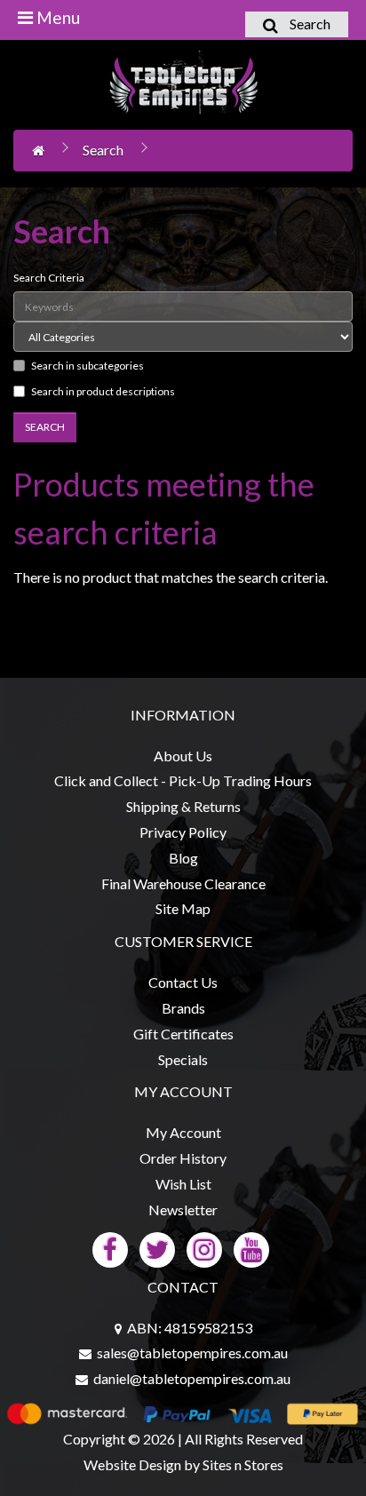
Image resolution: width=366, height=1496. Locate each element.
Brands (183, 1007)
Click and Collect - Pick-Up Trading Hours (183, 780)
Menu (56, 17)
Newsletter (183, 1209)
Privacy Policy (183, 832)
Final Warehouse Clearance (183, 883)
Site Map (183, 908)
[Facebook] (110, 1247)
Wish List (183, 1183)
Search (103, 149)
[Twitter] (157, 1247)
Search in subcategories (87, 365)
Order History (183, 1158)
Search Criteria (48, 277)
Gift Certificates (183, 1033)
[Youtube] (251, 1247)
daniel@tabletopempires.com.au (191, 1378)
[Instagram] (204, 1247)
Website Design (132, 1464)
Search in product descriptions (103, 391)
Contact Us (183, 982)
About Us (183, 755)
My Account (183, 1132)
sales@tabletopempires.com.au (192, 1352)
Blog (183, 857)
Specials (183, 1059)
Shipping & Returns (183, 806)
